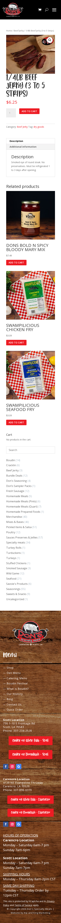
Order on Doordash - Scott (30, 754)
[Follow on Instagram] (12, 766)
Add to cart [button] (16, 262)
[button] (50, 40)
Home (9, 30)
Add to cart (29, 111)
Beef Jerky (19, 30)
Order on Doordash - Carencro (30, 812)
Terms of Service (23, 905)
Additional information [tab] (23, 146)
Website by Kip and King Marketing (30, 912)
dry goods (39, 126)
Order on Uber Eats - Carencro (30, 799)
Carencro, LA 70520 (16, 786)
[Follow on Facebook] (5, 766)
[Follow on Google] (18, 766)
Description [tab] (16, 141)
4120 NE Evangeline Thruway (23, 783)
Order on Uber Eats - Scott (31, 740)
